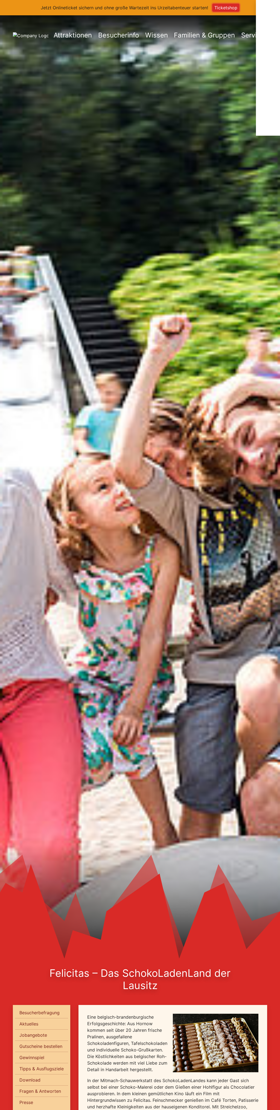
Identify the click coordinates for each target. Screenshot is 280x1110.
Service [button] (252, 35)
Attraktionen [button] (73, 35)
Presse (26, 1102)
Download (29, 1080)
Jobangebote (33, 1035)
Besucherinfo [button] (118, 35)
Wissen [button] (156, 35)
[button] (267, 35)
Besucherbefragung (39, 1012)
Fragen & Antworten (40, 1091)
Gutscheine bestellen (40, 1046)
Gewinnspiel (31, 1057)
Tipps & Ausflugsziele (41, 1068)
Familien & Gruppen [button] (204, 35)
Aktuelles (28, 1024)
